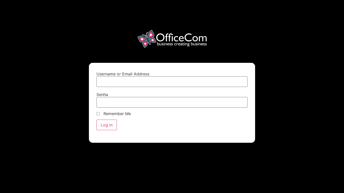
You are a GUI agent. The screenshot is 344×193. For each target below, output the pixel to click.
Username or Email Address (122, 74)
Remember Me (117, 114)
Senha (102, 94)
